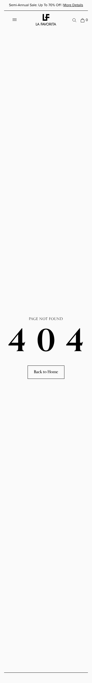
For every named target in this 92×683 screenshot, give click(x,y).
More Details (73, 5)
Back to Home (46, 372)
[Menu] (15, 20)
